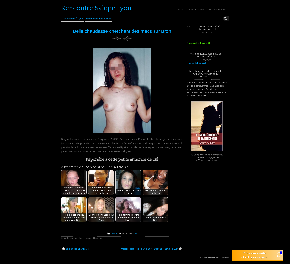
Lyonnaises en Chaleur (98, 18)
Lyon (199, 63)
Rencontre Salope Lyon (96, 8)
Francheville (192, 63)
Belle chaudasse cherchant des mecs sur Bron (122, 31)
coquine (114, 233)
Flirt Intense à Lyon (72, 18)
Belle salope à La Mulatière (78, 249)
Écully (204, 63)
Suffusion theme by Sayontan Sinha (214, 257)
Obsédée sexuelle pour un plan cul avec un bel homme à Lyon (149, 249)
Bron (135, 233)
